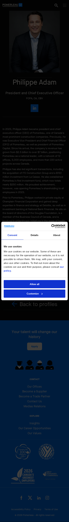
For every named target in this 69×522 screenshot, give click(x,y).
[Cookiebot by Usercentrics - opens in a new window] (51, 226)
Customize (33, 293)
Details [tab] (35, 235)
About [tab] (56, 235)
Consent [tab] (12, 235)
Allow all (34, 284)
